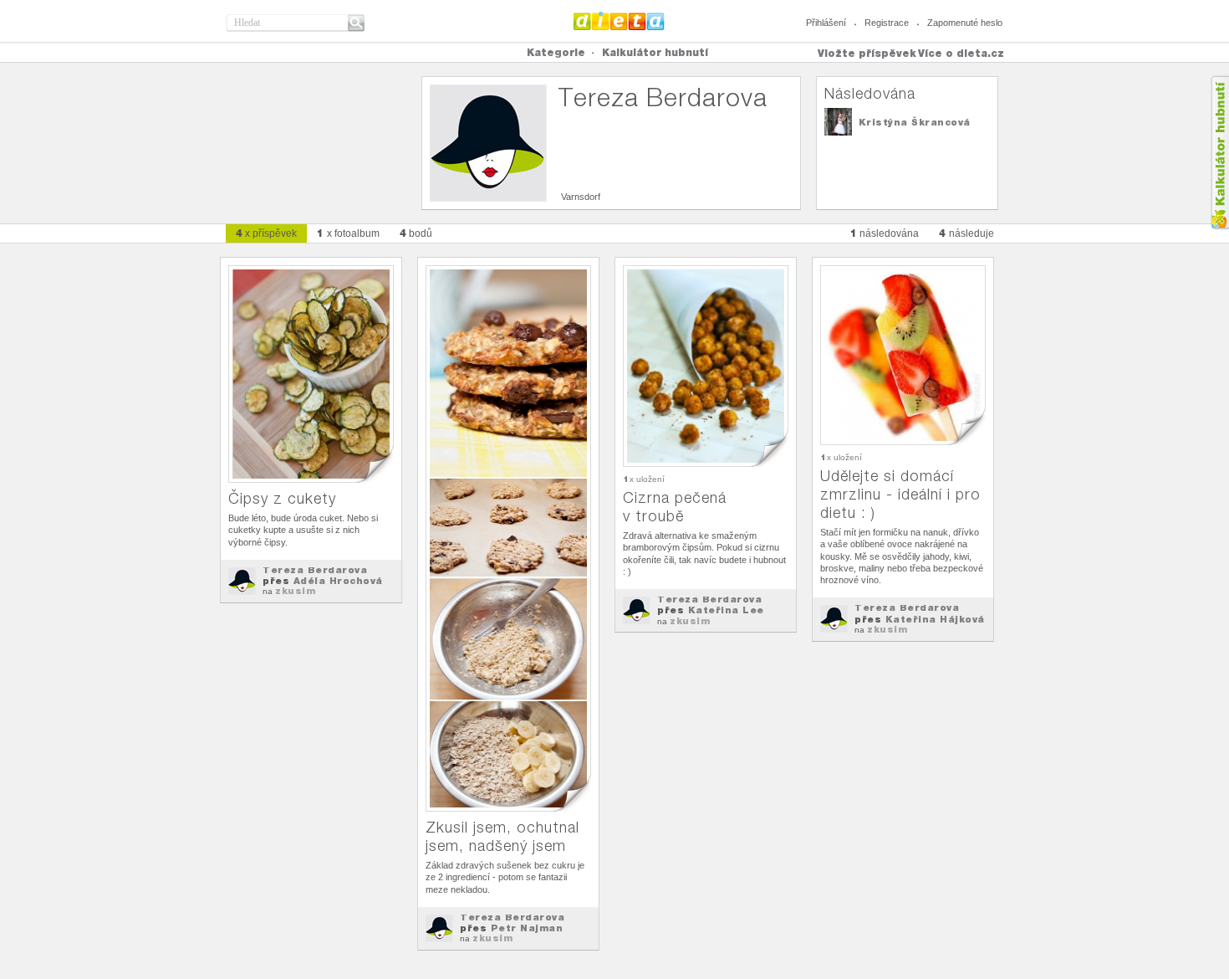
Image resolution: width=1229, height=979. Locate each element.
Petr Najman (527, 928)
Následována (869, 93)
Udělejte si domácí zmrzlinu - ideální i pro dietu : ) (900, 494)
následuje (966, 233)
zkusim (295, 591)
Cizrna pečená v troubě (675, 507)
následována (885, 233)
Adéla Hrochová (338, 581)
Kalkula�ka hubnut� (1219, 152)
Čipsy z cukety (282, 498)
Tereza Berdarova (315, 570)
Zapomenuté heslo (964, 23)
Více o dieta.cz (961, 53)
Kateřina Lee (726, 610)
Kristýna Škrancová (915, 122)
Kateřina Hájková (935, 619)
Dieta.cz (619, 21)
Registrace (886, 23)
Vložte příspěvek (867, 53)
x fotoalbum (348, 233)
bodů (416, 233)
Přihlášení (826, 23)
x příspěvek (267, 233)
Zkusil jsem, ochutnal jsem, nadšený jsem (502, 836)
